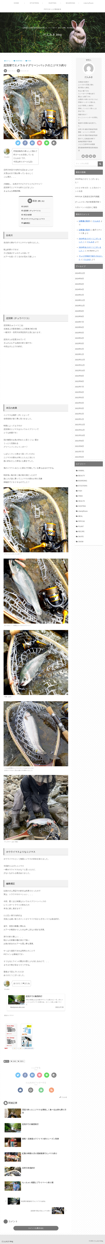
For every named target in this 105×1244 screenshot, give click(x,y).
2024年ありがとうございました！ (87, 180)
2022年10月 (80, 370)
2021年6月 (79, 457)
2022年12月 (80, 360)
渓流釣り (21, 1061)
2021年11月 (80, 430)
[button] (100, 164)
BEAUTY (81, 476)
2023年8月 (79, 316)
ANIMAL (81, 471)
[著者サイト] (20, 1090)
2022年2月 (79, 414)
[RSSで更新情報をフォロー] (51, 1090)
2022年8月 (79, 381)
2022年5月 (79, 398)
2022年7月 (79, 387)
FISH (7, 1061)
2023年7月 (79, 322)
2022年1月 (79, 419)
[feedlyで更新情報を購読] (41, 1090)
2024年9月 (79, 279)
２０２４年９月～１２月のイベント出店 (88, 189)
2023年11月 (80, 306)
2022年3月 (79, 408)
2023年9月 (79, 311)
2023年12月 (80, 300)
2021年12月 (80, 425)
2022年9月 (79, 376)
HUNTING (82, 506)
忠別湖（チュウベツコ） (32, 211)
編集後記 (26, 223)
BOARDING (82, 481)
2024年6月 (79, 284)
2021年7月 (79, 452)
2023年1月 (79, 354)
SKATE (81, 536)
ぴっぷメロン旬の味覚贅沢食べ (88, 202)
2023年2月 (79, 349)
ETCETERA (82, 486)
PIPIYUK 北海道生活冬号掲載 (87, 197)
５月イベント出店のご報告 (86, 207)
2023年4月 (79, 338)
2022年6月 (79, 392)
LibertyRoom (83, 511)
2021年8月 (79, 446)
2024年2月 (79, 295)
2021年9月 (79, 441)
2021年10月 (80, 435)
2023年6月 (79, 327)
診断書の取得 (84, 221)
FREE (80, 496)
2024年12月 (80, 273)
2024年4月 (79, 289)
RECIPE (81, 531)
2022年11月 (80, 365)
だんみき (89, 77)
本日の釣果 (27, 215)
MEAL (80, 516)
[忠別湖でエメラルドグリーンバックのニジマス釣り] (32, 142)
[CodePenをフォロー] (30, 1090)
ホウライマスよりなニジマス (34, 219)
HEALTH (81, 501)
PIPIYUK (81, 521)
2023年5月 (79, 333)
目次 (35, 201)
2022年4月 (79, 403)
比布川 (25, 206)
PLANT (81, 526)
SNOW (80, 542)
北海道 (14, 1061)
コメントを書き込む (36, 1228)
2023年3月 (79, 343)
